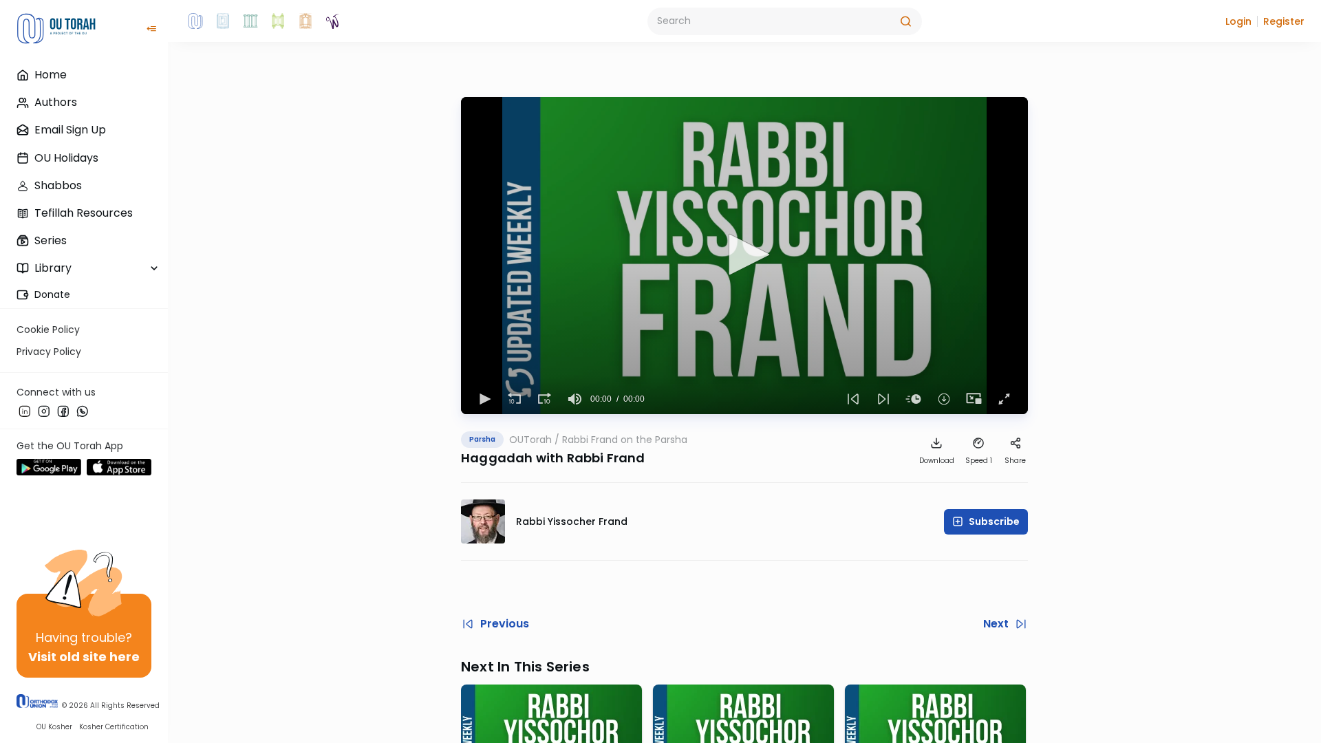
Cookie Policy (48, 329)
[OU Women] (333, 21)
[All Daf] (305, 21)
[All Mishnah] (223, 21)
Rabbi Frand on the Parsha (624, 439)
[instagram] (44, 410)
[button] (1238, 21)
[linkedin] (25, 410)
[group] (575, 399)
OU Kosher (54, 727)
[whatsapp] (82, 410)
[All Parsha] (278, 21)
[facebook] (63, 410)
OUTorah (530, 439)
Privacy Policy (49, 351)
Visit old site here (84, 656)
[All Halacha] (250, 21)
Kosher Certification (114, 727)
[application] (744, 255)
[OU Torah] (195, 21)
